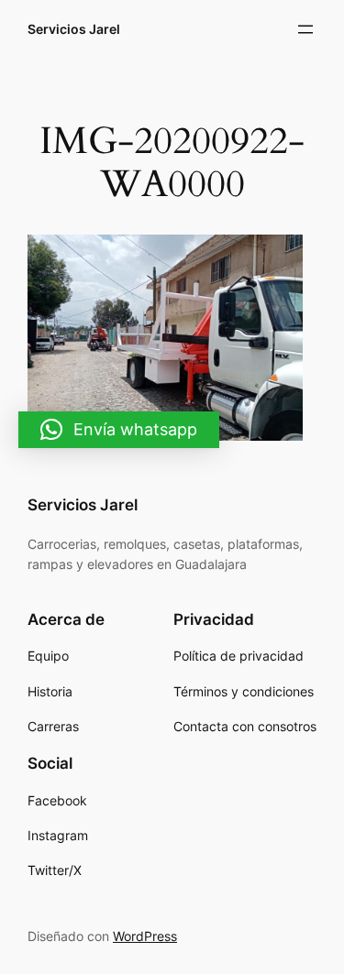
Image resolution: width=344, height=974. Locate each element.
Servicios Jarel (74, 29)
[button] (118, 429)
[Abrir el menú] (305, 29)
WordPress (145, 936)
